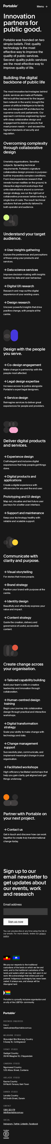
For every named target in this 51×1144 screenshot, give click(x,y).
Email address (12, 904)
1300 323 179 (9, 1109)
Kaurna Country (10, 1081)
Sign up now (15, 921)
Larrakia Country (10, 1095)
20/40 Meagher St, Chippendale (17, 1056)
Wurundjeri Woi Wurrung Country (18, 1039)
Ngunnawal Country (12, 1067)
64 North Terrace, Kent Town (16, 1084)
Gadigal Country (10, 1053)
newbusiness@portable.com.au (17, 1027)
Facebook (33, 1123)
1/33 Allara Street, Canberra (15, 1070)
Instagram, (8, 1123)
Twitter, (17, 1123)
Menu (40, 6)
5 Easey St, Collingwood (14, 1042)
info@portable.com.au (13, 1112)
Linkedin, (25, 1123)
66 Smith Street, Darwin (14, 1098)
